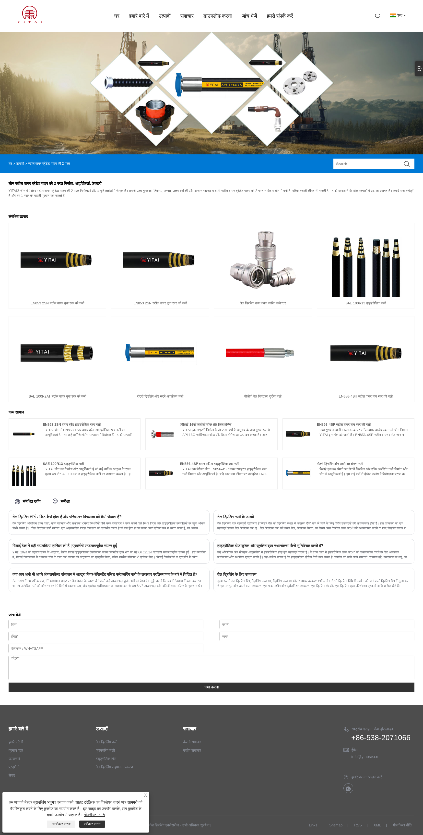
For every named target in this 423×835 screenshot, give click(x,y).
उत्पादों (20, 163)
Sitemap (335, 825)
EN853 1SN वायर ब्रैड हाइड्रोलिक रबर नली (72, 424)
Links (313, 825)
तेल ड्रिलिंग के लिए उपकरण (237, 574)
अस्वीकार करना (61, 824)
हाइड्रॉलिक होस (106, 759)
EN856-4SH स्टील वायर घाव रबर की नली (366, 396)
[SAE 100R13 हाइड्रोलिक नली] (365, 296)
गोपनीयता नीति (402, 825)
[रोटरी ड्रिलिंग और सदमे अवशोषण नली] (160, 389)
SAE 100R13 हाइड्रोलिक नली (365, 303)
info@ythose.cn (364, 757)
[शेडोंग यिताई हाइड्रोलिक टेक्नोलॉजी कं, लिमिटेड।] (29, 22)
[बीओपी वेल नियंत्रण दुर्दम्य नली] (263, 389)
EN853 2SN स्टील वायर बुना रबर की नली (57, 303)
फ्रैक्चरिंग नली (105, 750)
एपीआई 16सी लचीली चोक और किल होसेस (205, 424)
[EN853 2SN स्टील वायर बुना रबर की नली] (57, 296)
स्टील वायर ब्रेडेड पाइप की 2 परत (49, 163)
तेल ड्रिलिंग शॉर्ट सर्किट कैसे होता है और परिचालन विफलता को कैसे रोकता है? (67, 517)
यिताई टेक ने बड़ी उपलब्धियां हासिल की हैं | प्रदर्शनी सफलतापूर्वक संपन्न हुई (64, 546)
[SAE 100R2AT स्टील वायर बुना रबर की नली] (57, 389)
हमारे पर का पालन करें (366, 777)
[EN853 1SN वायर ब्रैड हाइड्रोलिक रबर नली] (23, 445)
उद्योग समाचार (192, 750)
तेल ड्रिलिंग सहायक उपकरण (114, 767)
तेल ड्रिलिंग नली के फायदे (235, 517)
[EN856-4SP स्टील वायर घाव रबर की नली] (298, 445)
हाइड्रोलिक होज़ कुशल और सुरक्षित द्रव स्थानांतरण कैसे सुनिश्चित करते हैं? (270, 546)
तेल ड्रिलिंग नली (106, 742)
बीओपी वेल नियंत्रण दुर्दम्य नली (263, 396)
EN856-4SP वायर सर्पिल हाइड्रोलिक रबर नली (209, 464)
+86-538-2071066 (381, 738)
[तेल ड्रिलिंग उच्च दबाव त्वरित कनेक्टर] (263, 296)
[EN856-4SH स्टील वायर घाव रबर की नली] (365, 389)
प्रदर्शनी (14, 767)
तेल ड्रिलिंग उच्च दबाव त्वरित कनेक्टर (263, 303)
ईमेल (354, 750)
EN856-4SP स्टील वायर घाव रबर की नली (344, 424)
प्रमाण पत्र (16, 750)
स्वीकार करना (92, 824)
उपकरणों (14, 759)
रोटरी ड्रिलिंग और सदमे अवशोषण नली (160, 396)
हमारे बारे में (16, 742)
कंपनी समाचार (192, 742)
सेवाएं (12, 775)
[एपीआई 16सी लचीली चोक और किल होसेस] (161, 445)
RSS (358, 825)
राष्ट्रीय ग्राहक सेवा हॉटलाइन (372, 729)
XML (377, 825)
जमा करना (211, 687)
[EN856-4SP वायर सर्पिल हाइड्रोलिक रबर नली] (161, 484)
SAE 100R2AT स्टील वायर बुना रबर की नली (57, 396)
